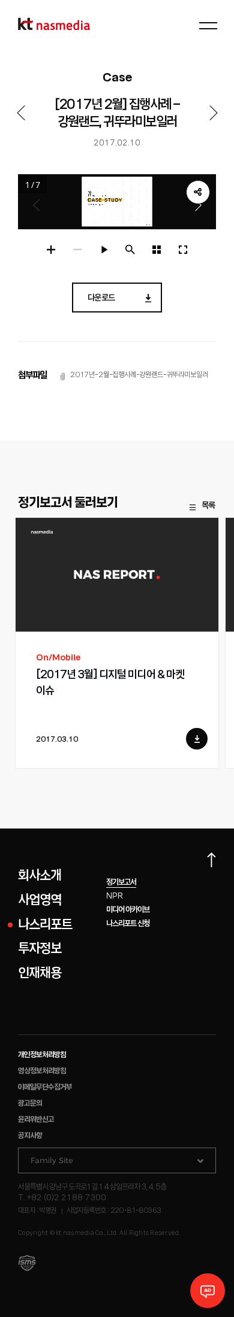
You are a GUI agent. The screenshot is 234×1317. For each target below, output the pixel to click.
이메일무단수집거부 (45, 1087)
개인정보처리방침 (42, 1055)
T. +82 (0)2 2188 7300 (62, 1198)
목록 (208, 506)
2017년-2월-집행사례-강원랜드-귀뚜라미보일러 (139, 375)
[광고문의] (207, 1290)
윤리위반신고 (36, 1119)
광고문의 (30, 1103)
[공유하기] (198, 192)
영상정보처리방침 (42, 1071)
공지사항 (30, 1135)
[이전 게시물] (21, 112)
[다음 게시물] (213, 112)
